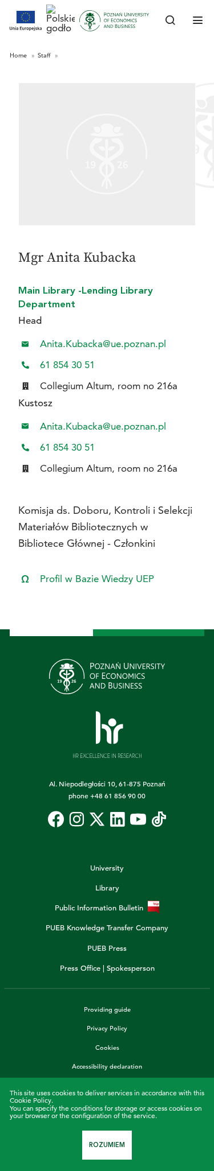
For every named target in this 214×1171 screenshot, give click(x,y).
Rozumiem (107, 1145)
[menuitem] (56, 819)
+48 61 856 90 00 (118, 795)
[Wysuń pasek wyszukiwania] (170, 21)
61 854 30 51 (67, 365)
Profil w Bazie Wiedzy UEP (97, 579)
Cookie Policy (30, 1100)
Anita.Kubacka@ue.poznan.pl (103, 344)
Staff (45, 55)
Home (19, 55)
